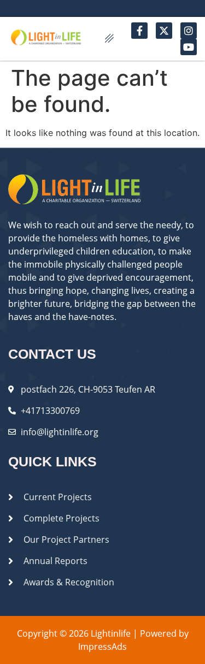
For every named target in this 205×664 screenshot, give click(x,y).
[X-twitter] (164, 30)
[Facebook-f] (139, 30)
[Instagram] (188, 30)
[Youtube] (188, 47)
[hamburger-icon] (109, 38)
